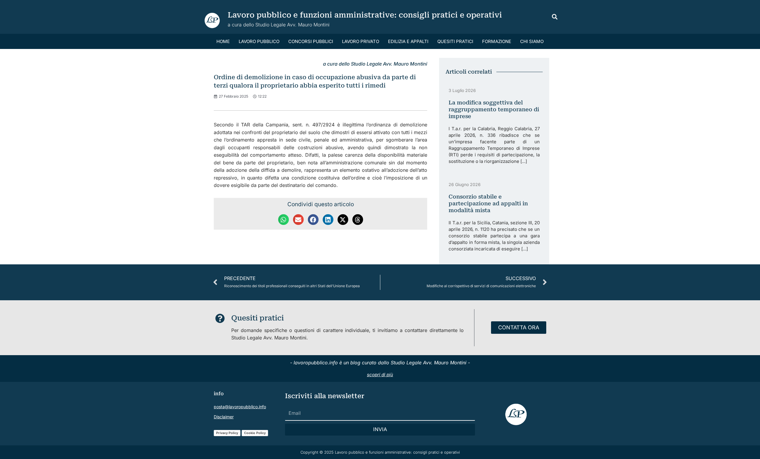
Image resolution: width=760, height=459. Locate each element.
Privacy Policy (227, 433)
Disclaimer (224, 416)
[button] (555, 17)
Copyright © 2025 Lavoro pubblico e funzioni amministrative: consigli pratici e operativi (380, 452)
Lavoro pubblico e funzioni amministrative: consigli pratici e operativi (365, 15)
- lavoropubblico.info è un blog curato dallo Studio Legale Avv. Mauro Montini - (380, 363)
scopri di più (380, 374)
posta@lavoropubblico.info (240, 406)
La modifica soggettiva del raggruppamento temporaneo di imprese (494, 109)
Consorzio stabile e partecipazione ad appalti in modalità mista (488, 203)
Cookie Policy (255, 433)
